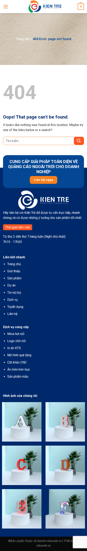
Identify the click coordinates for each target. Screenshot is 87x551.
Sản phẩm (14, 278)
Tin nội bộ (14, 293)
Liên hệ (12, 314)
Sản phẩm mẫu (17, 376)
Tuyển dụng (15, 307)
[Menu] (5, 6)
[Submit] (79, 141)
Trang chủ (23, 39)
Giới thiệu (13, 271)
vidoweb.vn (43, 545)
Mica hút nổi (15, 334)
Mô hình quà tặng (19, 355)
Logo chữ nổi (16, 341)
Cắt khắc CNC (17, 362)
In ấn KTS (14, 348)
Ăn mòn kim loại (18, 369)
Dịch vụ (12, 300)
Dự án (11, 285)
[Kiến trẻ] (45, 6)
